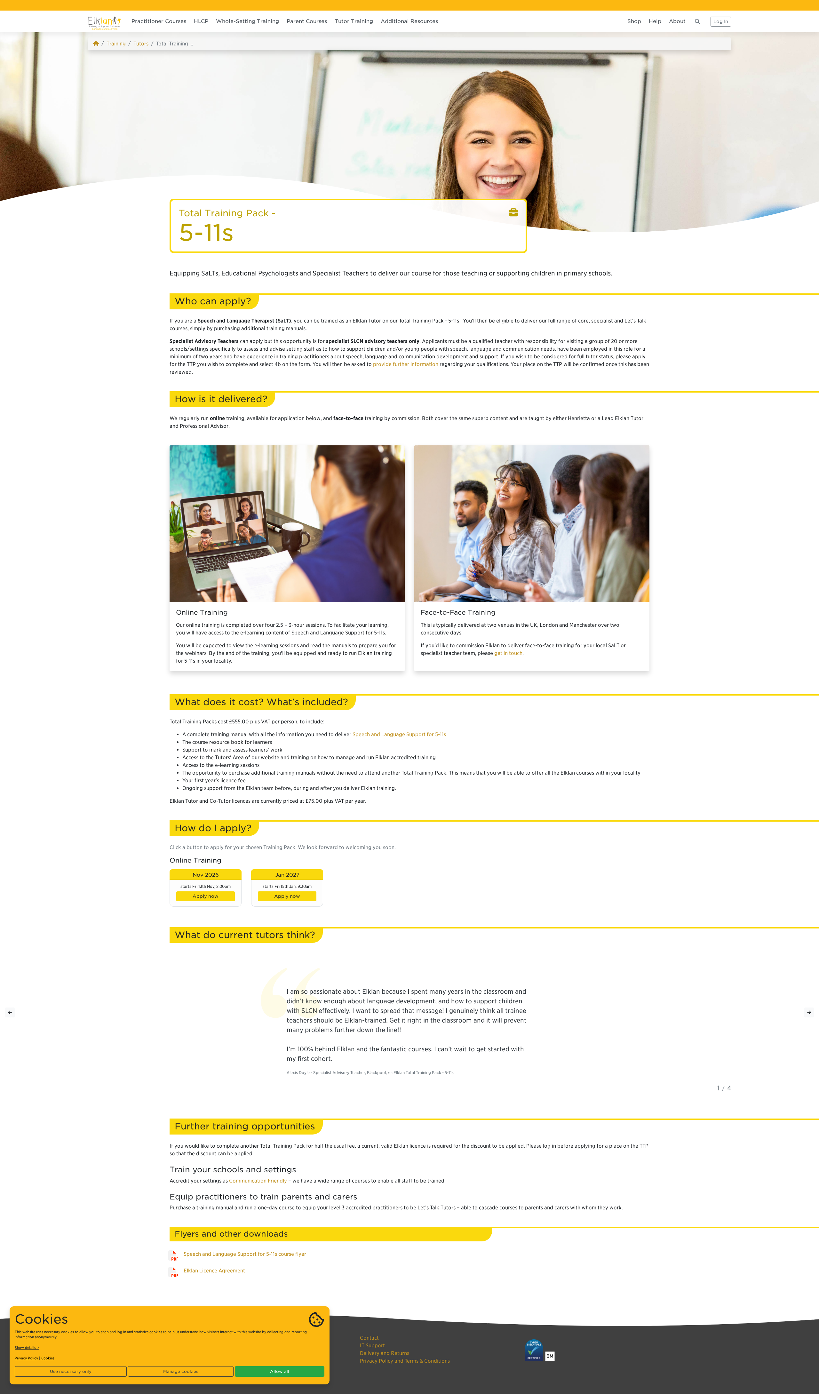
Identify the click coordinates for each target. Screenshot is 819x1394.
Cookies (47, 1358)
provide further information (405, 364)
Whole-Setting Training (247, 21)
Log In (720, 21)
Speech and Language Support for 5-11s (399, 734)
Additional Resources (409, 21)
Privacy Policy (26, 1358)
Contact (369, 1338)
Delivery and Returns (384, 1353)
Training (116, 44)
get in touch (508, 653)
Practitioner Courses (158, 21)
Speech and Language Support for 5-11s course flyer (245, 1254)
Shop (634, 21)
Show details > (27, 1347)
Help (655, 21)
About (677, 21)
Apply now (206, 896)
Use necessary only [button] (70, 1371)
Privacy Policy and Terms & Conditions (405, 1361)
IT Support (372, 1345)
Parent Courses (307, 21)
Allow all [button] (279, 1371)
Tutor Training (354, 21)
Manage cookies (180, 1371)
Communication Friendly (258, 1181)
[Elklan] (104, 21)
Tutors (140, 44)
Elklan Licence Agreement (214, 1271)
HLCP (201, 21)
